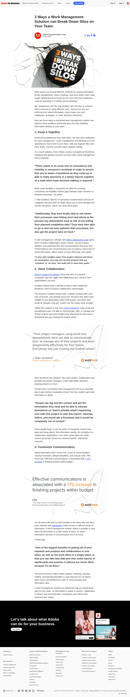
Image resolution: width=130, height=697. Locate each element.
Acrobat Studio (33, 668)
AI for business (7, 675)
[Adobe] (128, 3)
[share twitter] (85, 36)
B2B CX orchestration (9, 673)
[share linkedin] (88, 36)
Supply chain (111, 674)
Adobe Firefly (59, 662)
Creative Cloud (33, 674)
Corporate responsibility (114, 668)
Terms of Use (84, 691)
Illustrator (58, 670)
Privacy (77, 691)
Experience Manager (35, 677)
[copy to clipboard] (94, 36)
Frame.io (31, 679)
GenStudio (32, 682)
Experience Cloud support (89, 663)
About (110, 655)
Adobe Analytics (33, 657)
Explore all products (34, 655)
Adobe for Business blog (88, 660)
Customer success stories (89, 657)
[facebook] (19, 691)
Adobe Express (33, 660)
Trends (68, 3)
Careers (110, 660)
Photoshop (59, 673)
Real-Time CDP (33, 685)
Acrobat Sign (33, 666)
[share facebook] (91, 36)
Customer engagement (9, 664)
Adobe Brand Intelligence (36, 671)
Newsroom (111, 666)
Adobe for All (111, 679)
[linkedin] (30, 691)
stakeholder (57, 525)
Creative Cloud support (88, 666)
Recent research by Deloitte (47, 274)
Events (110, 663)
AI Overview (111, 657)
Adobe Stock (59, 665)
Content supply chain (9, 667)
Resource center (86, 655)
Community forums (87, 668)
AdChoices (124, 693)
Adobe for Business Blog (30, 3)
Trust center (111, 677)
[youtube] (33, 691)
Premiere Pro (59, 676)
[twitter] (26, 691)
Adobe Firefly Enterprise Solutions (38, 663)
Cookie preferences (94, 691)
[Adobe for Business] (10, 3)
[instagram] (23, 691)
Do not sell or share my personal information (114, 691)
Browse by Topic (47, 3)
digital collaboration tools (77, 240)
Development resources (88, 671)
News (60, 3)
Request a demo (7, 655)
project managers (71, 308)
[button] (9, 690)
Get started (79, 3)
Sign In (113, 3)
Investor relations (113, 671)
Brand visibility (7, 670)
